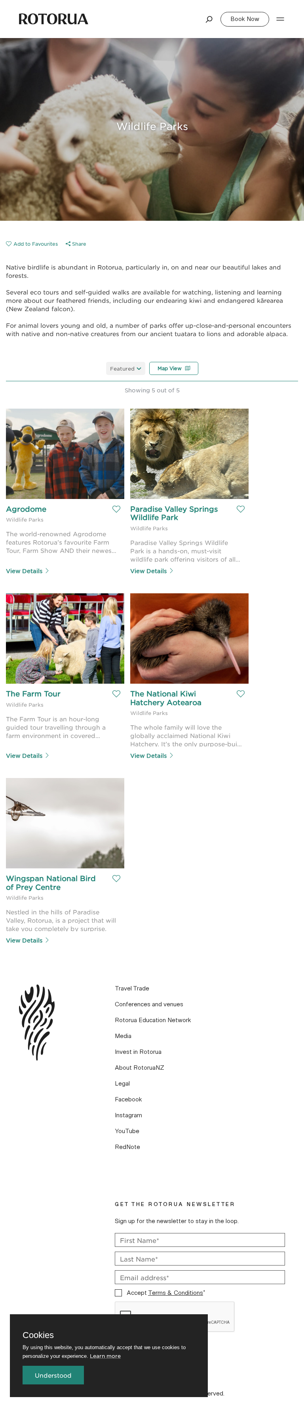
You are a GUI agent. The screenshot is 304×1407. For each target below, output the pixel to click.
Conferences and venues (149, 1004)
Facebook (128, 1099)
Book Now (244, 19)
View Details (24, 571)
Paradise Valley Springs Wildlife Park (175, 513)
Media (123, 1036)
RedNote (127, 1147)
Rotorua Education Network (153, 1020)
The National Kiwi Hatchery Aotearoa (165, 698)
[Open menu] (280, 19)
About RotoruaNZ (139, 1068)
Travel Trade (132, 988)
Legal (122, 1083)
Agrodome (26, 509)
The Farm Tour (33, 693)
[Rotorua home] (53, 19)
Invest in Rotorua (138, 1052)
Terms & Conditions (175, 1293)
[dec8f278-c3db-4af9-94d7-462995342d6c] (32, 244)
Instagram (128, 1115)
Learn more (105, 1355)
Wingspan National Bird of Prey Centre (52, 882)
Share (78, 243)
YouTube (127, 1131)
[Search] (209, 19)
